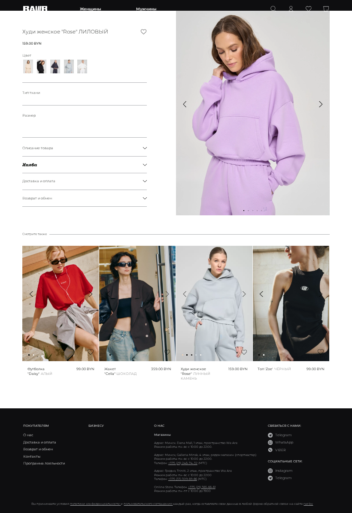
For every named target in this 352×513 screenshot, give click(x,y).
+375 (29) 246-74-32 (182, 463)
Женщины (90, 8)
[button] (185, 104)
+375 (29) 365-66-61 (201, 487)
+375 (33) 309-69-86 (182, 479)
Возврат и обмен (37, 198)
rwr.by (308, 504)
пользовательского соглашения (148, 504)
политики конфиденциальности (95, 504)
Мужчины (146, 8)
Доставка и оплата (38, 181)
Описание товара (37, 148)
